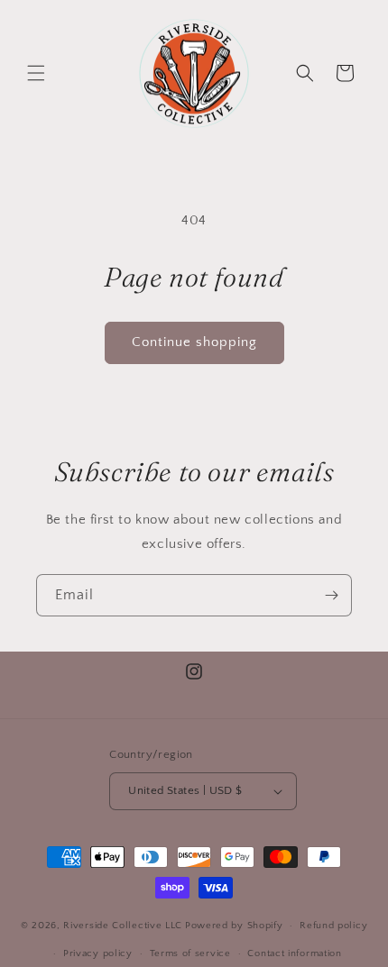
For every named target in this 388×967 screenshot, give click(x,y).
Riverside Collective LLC (122, 925)
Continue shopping (194, 342)
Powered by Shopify (234, 925)
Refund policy (333, 925)
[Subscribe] (331, 595)
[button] (36, 73)
